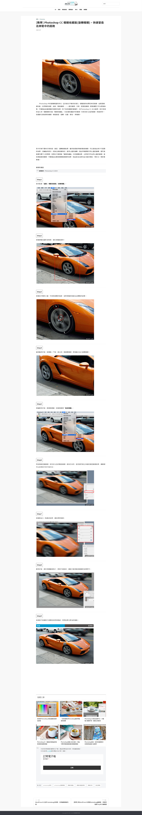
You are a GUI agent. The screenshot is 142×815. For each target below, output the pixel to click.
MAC (76, 9)
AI (55, 9)
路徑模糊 (98, 785)
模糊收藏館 (71, 785)
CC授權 (49, 751)
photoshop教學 (47, 785)
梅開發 (85, 9)
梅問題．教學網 (71, 3)
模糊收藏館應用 (81, 785)
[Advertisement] (71, 43)
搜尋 (104, 3)
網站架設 (64, 9)
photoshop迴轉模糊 (59, 785)
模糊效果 (90, 785)
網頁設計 (71, 9)
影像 (59, 9)
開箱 (81, 9)
